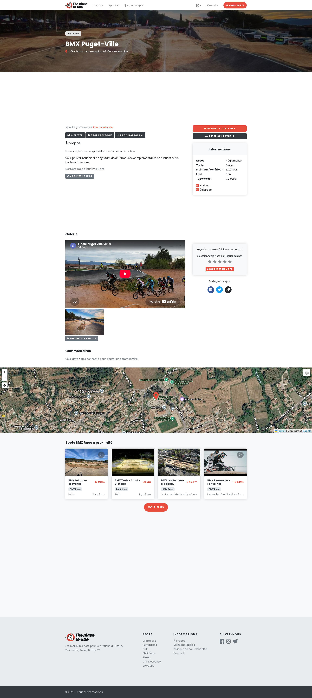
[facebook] (222, 642)
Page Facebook (101, 135)
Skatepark (149, 641)
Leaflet (281, 431)
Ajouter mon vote (220, 269)
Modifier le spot (80, 176)
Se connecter (235, 5)
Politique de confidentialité (190, 649)
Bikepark (148, 666)
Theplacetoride (103, 127)
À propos (179, 641)
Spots (112, 5)
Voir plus (156, 507)
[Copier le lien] (228, 289)
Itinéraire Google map (219, 128)
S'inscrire (212, 5)
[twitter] (235, 642)
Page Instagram (131, 135)
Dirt (145, 649)
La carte (97, 5)
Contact (178, 653)
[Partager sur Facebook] (211, 289)
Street (147, 657)
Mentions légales (184, 645)
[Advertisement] (156, 98)
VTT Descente (152, 661)
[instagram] (228, 642)
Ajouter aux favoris (219, 136)
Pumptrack (150, 645)
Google (307, 431)
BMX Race (149, 653)
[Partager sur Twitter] (219, 289)
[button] (156, 396)
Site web (76, 135)
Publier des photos (82, 338)
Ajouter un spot (134, 5)
